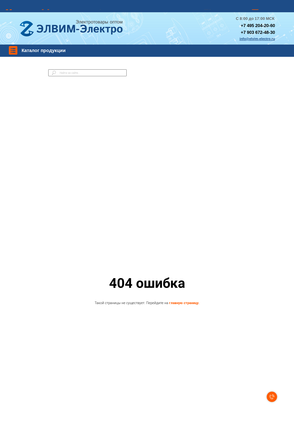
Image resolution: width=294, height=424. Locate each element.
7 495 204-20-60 (259, 25)
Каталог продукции (44, 50)
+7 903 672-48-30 (258, 32)
